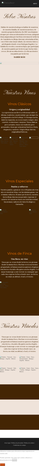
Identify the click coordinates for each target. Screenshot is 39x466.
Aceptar (2, 464)
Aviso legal (7, 443)
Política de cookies (29, 443)
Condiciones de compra (19, 445)
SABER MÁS (19, 57)
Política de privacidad (17, 443)
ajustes (14, 460)
